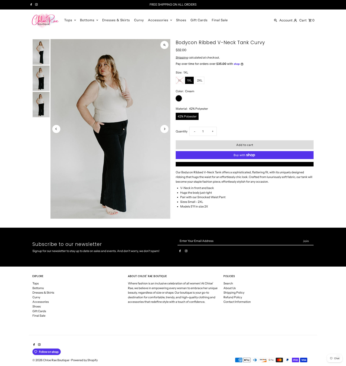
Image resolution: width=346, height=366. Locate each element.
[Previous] (56, 129)
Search (228, 283)
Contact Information (237, 301)
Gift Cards (199, 20)
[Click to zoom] (164, 45)
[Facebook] (31, 4)
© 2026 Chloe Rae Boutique (51, 360)
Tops (68, 20)
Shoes (181, 20)
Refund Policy (232, 297)
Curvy (139, 20)
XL (179, 80)
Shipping (182, 57)
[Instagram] (36, 4)
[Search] (275, 20)
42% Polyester (187, 116)
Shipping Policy (233, 292)
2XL (199, 80)
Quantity (181, 131)
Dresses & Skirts (116, 20)
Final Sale (220, 20)
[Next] (164, 129)
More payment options (245, 164)
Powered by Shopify (84, 360)
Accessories (158, 20)
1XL (189, 80)
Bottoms (87, 20)
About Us (229, 288)
